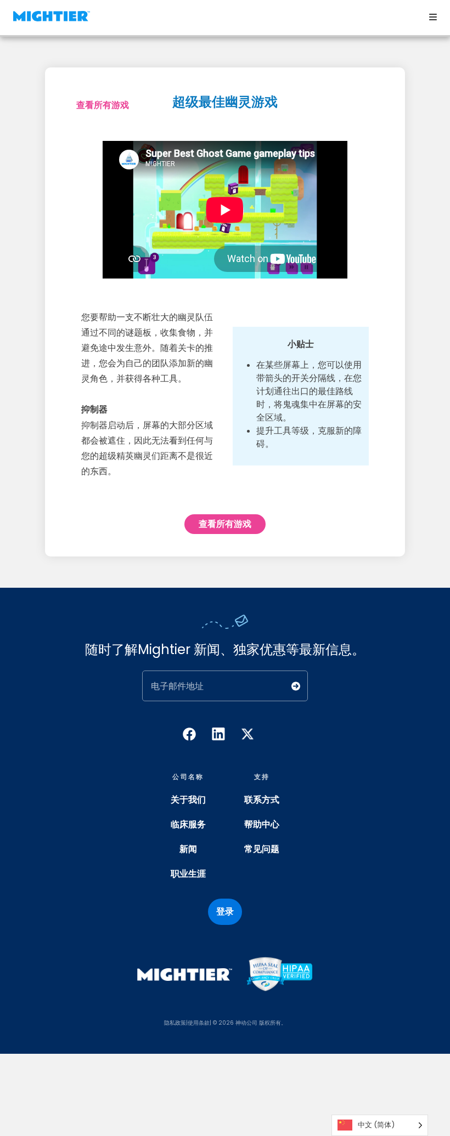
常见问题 (261, 849)
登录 (225, 911)
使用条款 (199, 1023)
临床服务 (188, 824)
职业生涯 (188, 873)
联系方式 (261, 799)
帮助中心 (261, 824)
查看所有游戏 (102, 105)
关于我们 (188, 799)
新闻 (188, 849)
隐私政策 (175, 1023)
